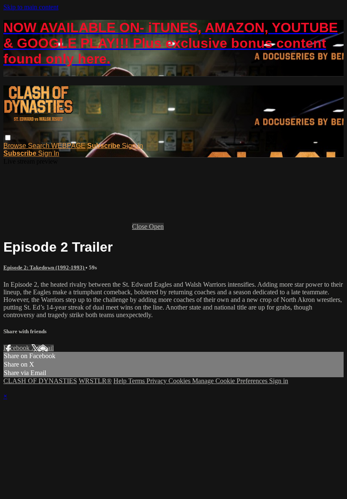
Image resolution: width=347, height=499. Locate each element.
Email (46, 347)
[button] (8, 137)
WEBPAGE (68, 145)
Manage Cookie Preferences (230, 380)
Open (156, 226)
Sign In (48, 153)
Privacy (157, 380)
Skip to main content (30, 7)
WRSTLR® (95, 380)
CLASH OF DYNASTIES (40, 380)
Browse (15, 145)
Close (140, 226)
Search (39, 145)
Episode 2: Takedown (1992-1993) (44, 267)
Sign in (132, 145)
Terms (137, 380)
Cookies (180, 380)
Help (120, 380)
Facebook (17, 347)
